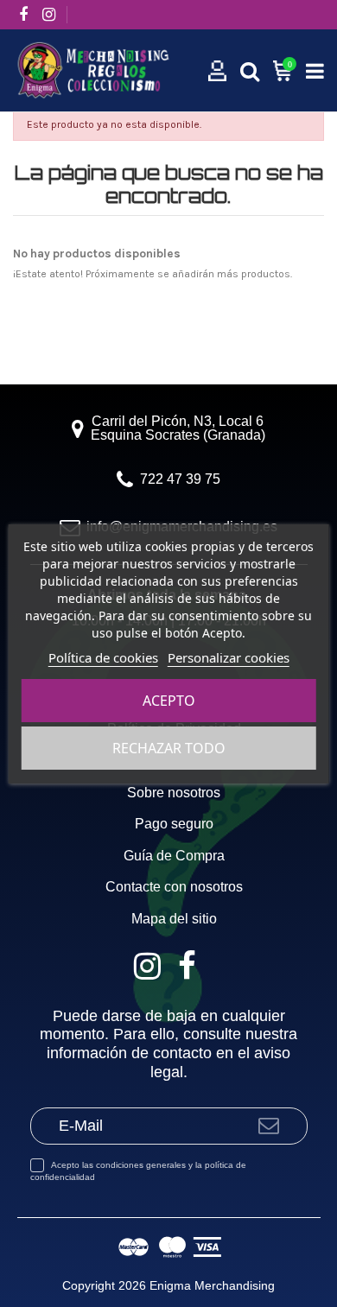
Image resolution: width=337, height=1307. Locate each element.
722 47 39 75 (180, 479)
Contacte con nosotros (174, 887)
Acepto (169, 700)
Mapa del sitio (174, 919)
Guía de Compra (174, 856)
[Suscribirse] (268, 1126)
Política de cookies (103, 657)
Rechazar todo (169, 748)
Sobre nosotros (173, 793)
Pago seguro (174, 824)
